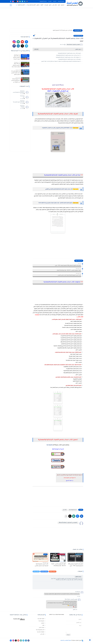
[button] (77, 516)
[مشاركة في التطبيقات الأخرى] (66, 516)
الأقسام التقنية (21, 5)
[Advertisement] (46, 19)
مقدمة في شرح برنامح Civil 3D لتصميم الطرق (62, 30)
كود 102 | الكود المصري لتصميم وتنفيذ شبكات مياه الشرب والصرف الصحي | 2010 (16, 65)
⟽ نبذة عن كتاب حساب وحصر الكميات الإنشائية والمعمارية (68, 55)
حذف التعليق (75, 609)
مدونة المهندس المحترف (65, 640)
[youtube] (18, 1)
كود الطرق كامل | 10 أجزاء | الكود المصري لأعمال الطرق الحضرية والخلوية (15, 73)
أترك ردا (21, 93)
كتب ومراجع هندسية (78, 35)
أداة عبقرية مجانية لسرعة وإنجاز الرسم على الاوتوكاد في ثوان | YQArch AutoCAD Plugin (16, 80)
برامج (50, 5)
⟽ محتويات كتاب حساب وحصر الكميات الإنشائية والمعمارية (68, 57)
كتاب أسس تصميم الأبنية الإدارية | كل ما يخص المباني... (69, 275)
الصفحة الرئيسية (61, 1)
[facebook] (11, 1)
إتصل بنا (49, 1)
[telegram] (22, 1)
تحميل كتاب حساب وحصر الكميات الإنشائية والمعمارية (69, 59)
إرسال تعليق (78, 576)
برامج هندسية (42, 620)
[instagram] (13, 1)
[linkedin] (25, 1)
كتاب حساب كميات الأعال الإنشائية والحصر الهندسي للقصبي (59, 189)
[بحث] (11, 5)
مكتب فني (54, 5)
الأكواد (41, 5)
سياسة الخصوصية (43, 1)
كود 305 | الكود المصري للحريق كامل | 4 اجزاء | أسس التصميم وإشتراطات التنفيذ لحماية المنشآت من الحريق (15, 58)
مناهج (38, 5)
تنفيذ (59, 5)
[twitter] (15, 1)
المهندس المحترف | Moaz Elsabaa (73, 44)
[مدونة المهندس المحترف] (74, 3)
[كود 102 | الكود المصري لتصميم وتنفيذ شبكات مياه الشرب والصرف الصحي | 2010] (25, 64)
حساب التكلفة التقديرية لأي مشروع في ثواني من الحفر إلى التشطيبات (57, 127)
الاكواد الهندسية (41, 618)
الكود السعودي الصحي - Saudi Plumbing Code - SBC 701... (68, 270)
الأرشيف (54, 1)
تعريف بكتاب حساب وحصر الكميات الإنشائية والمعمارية (69, 53)
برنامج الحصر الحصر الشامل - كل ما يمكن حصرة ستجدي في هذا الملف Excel (56, 202)
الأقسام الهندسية (31, 5)
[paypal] (27, 1)
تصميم (62, 5)
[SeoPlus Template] (82, 640)
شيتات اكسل (42, 627)
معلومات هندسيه (41, 631)
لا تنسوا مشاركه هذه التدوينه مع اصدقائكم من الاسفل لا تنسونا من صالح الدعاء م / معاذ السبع (61, 61)
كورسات (46, 5)
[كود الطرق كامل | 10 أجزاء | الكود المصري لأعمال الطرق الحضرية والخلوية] (25, 72)
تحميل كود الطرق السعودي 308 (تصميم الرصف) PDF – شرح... (67, 265)
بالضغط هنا (50, 445)
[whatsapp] (20, 1)
